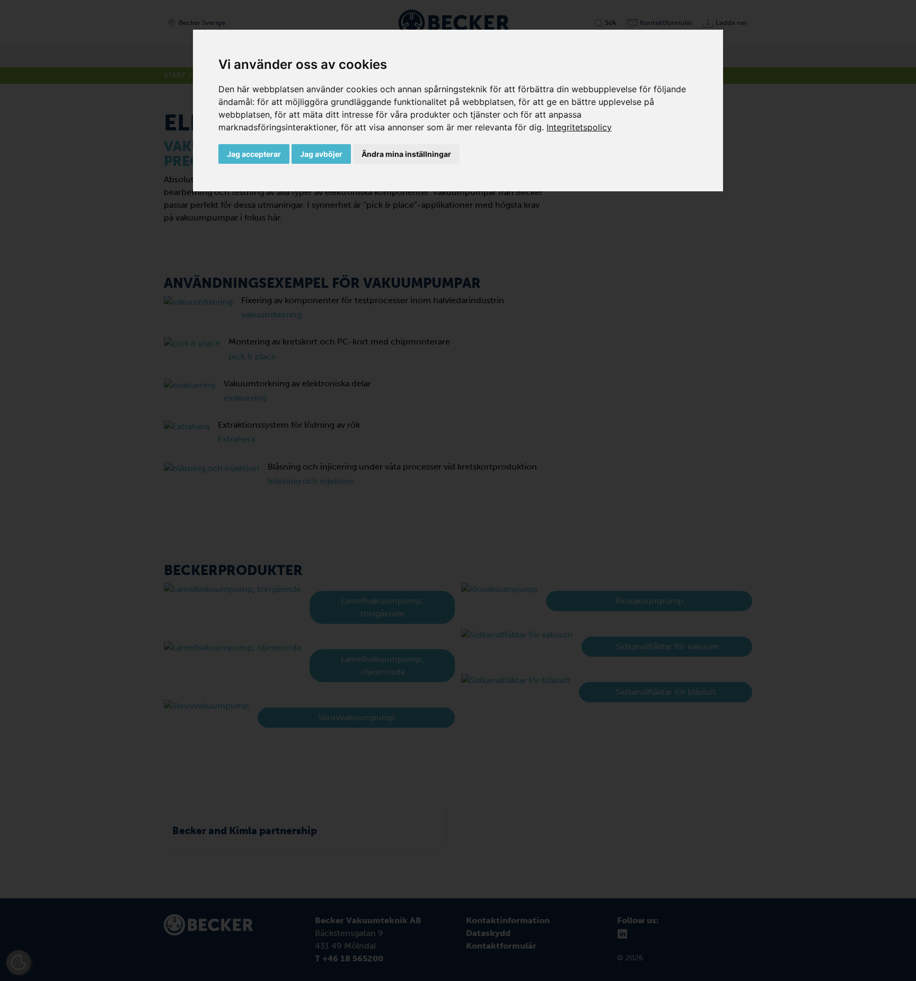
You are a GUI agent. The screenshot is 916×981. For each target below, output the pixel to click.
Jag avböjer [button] (321, 153)
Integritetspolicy (579, 127)
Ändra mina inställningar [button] (406, 153)
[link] (579, 127)
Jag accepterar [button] (254, 153)
